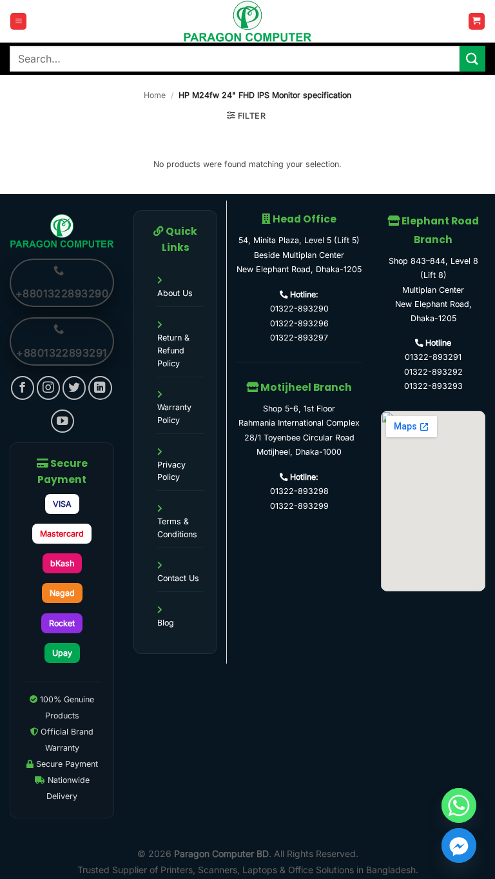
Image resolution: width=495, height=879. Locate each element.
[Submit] (472, 58)
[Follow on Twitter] (74, 388)
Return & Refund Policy (173, 350)
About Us (175, 293)
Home (155, 95)
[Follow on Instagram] (49, 388)
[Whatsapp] (459, 805)
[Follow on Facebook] (23, 388)
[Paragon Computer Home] (62, 230)
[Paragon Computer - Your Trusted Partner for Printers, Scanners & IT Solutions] (247, 21)
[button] (18, 21)
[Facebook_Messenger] (459, 845)
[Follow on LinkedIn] (100, 388)
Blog (165, 622)
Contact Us (178, 578)
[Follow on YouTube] (63, 421)
